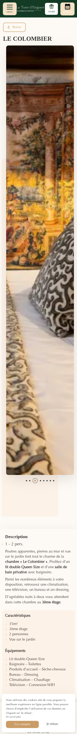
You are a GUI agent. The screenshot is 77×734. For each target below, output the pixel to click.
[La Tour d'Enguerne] (38, 9)
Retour (17, 27)
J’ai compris (22, 724)
